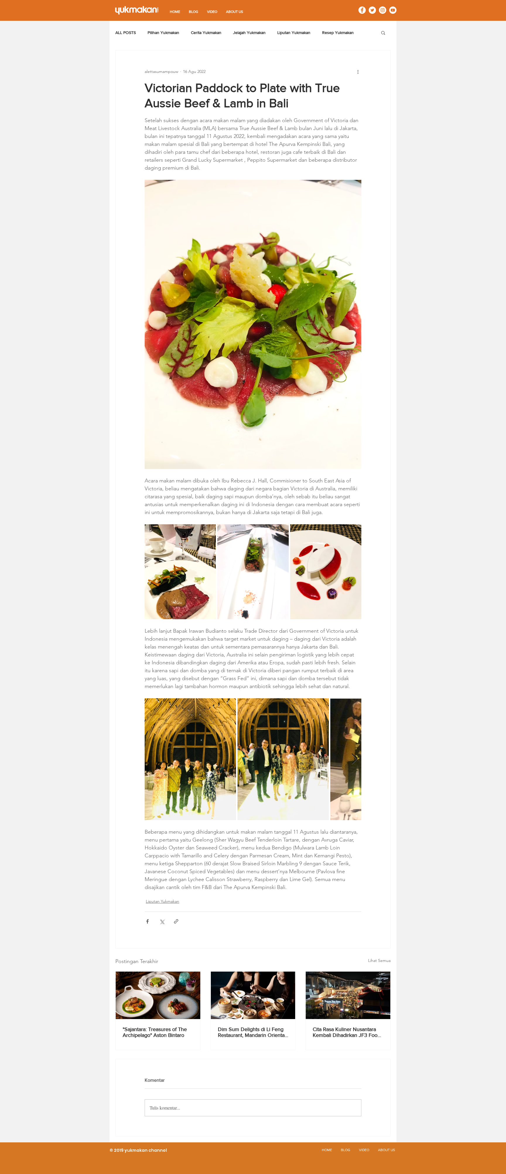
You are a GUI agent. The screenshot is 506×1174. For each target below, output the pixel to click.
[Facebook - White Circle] (362, 10)
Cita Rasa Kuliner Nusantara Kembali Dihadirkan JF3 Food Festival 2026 (346, 1032)
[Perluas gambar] (180, 571)
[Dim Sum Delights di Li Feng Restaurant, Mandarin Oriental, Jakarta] (253, 995)
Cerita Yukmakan (206, 32)
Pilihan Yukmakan (163, 32)
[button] (383, 32)
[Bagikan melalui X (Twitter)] (162, 921)
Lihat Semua (379, 960)
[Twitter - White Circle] (372, 10)
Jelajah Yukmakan (249, 32)
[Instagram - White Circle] (382, 10)
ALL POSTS (125, 32)
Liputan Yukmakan (293, 32)
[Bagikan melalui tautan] (176, 921)
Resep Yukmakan (338, 32)
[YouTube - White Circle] (392, 10)
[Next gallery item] (354, 759)
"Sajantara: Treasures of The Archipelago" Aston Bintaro (155, 1032)
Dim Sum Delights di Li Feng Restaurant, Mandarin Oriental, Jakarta (252, 1032)
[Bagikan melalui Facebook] (147, 921)
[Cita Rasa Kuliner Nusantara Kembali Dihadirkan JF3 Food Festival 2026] (348, 995)
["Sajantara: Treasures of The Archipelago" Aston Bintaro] (158, 995)
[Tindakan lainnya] (357, 71)
